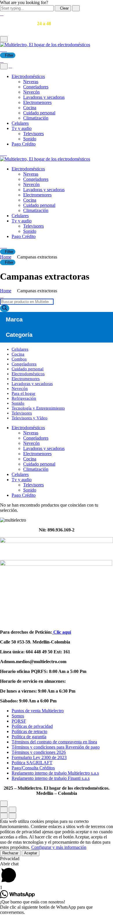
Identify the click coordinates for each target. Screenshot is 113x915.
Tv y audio (22, 128)
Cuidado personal (39, 112)
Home (5, 256)
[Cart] (3, 49)
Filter (9, 55)
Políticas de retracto (29, 731)
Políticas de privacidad (32, 726)
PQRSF (19, 721)
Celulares (20, 123)
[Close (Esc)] (4, 810)
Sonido (29, 138)
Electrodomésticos (28, 76)
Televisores (33, 133)
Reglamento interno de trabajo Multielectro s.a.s (55, 773)
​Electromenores (37, 102)
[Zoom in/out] (12, 810)
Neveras (30, 81)
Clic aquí (61, 632)
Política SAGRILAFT (32, 762)
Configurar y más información (58, 847)
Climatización (35, 118)
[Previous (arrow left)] (4, 816)
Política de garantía (29, 736)
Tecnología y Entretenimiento (38, 408)
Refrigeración (24, 398)
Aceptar (30, 853)
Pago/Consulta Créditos (33, 767)
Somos (18, 715)
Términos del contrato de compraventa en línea (54, 741)
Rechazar (10, 853)
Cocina (29, 107)
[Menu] (4, 39)
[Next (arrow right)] (12, 816)
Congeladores (35, 86)
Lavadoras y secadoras (44, 97)
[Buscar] (4, 308)
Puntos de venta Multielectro (38, 710)
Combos (19, 359)
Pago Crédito (24, 144)
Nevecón (31, 92)
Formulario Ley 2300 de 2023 (39, 757)
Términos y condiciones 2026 (39, 752)
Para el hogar (23, 393)
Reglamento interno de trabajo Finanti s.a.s (51, 778)
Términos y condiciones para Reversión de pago (56, 747)
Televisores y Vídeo (30, 418)
